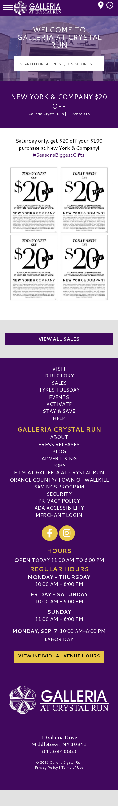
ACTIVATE (59, 403)
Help (59, 418)
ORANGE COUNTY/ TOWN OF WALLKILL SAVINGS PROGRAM (59, 483)
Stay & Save (59, 410)
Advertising (59, 458)
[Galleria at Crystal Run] (59, 699)
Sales (59, 382)
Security (59, 493)
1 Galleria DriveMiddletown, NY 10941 (59, 740)
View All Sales (59, 339)
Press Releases (59, 444)
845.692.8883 (59, 751)
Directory (59, 375)
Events (59, 396)
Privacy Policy (59, 500)
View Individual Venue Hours (59, 656)
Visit (59, 368)
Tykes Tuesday (59, 389)
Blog (59, 451)
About (59, 437)
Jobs (59, 465)
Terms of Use (72, 767)
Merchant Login (59, 514)
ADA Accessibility (59, 507)
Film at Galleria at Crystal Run (59, 472)
